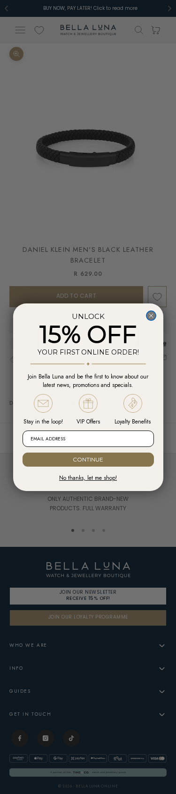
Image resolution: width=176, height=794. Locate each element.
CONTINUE (88, 459)
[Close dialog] (151, 315)
